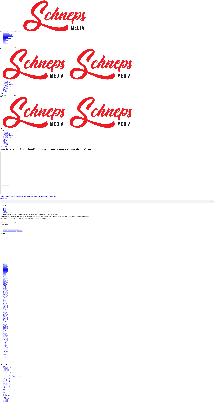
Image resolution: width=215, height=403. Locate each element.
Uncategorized (5, 379)
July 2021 (4, 297)
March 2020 (5, 313)
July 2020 (4, 309)
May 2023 (4, 275)
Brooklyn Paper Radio (7, 38)
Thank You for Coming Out (7, 34)
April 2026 (5, 239)
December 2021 (5, 292)
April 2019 (5, 324)
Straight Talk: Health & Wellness (8, 375)
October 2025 (5, 245)
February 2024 (5, 266)
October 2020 (5, 306)
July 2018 (4, 330)
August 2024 (5, 260)
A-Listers (4, 42)
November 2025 (5, 244)
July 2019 (4, 321)
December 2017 (5, 337)
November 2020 (5, 305)
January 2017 (5, 348)
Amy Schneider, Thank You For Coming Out (11, 229)
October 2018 (5, 327)
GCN (4, 41)
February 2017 (5, 347)
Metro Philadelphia (6, 369)
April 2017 (5, 345)
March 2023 (5, 277)
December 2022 (5, 280)
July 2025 (4, 248)
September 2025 (5, 246)
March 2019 (5, 325)
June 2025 (4, 249)
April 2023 (5, 276)
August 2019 (5, 320)
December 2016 (5, 349)
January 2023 (5, 279)
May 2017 (4, 344)
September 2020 (5, 307)
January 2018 (5, 336)
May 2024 (4, 263)
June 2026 (4, 237)
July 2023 (4, 273)
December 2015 (5, 361)
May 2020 (4, 311)
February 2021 (5, 302)
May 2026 (4, 238)
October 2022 (5, 282)
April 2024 (5, 264)
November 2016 (5, 350)
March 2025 (5, 252)
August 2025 (5, 247)
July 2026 (4, 236)
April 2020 (5, 312)
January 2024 (5, 267)
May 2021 (4, 299)
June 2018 (4, 331)
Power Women (5, 37)
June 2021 (4, 298)
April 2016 (5, 357)
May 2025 (4, 250)
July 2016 (4, 354)
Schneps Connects (6, 33)
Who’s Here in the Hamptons (8, 36)
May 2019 (4, 323)
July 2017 (4, 342)
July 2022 (4, 285)
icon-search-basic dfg (6, 398)
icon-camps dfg (5, 399)
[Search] (0, 46)
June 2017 (4, 343)
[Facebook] (0, 45)
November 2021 (5, 293)
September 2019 (5, 319)
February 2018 (5, 335)
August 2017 (5, 341)
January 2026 (5, 242)
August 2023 (5, 272)
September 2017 (5, 340)
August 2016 (5, 353)
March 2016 (5, 358)
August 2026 (5, 235)
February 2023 (5, 278)
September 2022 (5, 283)
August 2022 (5, 284)
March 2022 (5, 289)
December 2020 (5, 304)
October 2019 (5, 318)
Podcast (4, 371)
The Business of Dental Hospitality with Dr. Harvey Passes (13, 227)
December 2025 (5, 243)
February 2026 (5, 241)
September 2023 (5, 271)
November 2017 (5, 338)
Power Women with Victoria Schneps (9, 372)
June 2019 (4, 322)
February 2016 (5, 359)
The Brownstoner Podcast (7, 35)
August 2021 (5, 296)
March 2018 (5, 334)
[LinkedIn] (1, 45)
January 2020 (5, 315)
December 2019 (5, 316)
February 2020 (5, 314)
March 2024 (5, 265)
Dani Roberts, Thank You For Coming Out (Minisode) (12, 230)
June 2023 (4, 274)
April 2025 (5, 251)
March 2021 (5, 301)
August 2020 (5, 308)
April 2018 (5, 333)
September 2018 (5, 328)
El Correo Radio (6, 368)
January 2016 (5, 360)
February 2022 (5, 290)
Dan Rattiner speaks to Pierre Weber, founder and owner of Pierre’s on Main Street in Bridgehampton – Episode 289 (23, 228)
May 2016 (4, 356)
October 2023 (5, 270)
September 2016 (5, 352)
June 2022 (4, 286)
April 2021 (5, 300)
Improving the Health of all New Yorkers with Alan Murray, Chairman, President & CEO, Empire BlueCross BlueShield (28, 196)
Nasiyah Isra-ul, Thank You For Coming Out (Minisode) (13, 231)
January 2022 (5, 291)
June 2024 (4, 262)
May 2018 (4, 332)
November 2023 (5, 269)
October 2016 (5, 351)
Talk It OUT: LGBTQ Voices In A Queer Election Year (12, 376)
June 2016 (4, 355)
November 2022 (5, 281)
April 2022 (5, 288)
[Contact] (2, 45)
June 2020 (4, 310)
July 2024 (4, 261)
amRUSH (4, 39)
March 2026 (5, 240)
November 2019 (5, 317)
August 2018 (5, 329)
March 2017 (5, 346)
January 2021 (5, 303)
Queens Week (5, 40)
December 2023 (5, 268)
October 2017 (5, 339)
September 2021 (5, 295)
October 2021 (5, 294)
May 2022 (4, 287)
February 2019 (5, 326)
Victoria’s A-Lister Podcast (7, 380)
